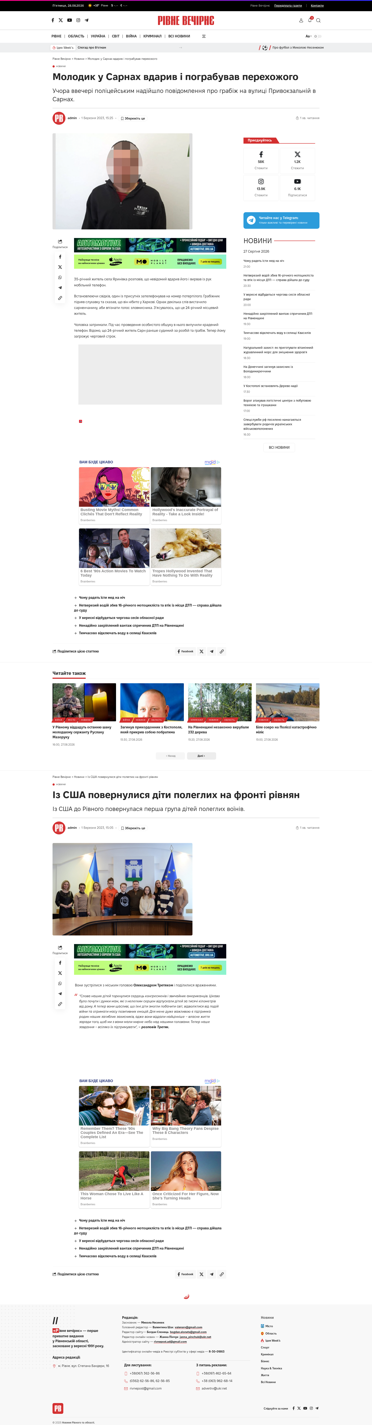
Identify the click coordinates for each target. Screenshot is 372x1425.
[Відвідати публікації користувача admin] (59, 118)
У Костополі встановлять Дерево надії (270, 386)
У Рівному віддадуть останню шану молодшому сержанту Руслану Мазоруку (82, 732)
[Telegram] (87, 20)
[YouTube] (69, 20)
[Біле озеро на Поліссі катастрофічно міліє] (287, 702)
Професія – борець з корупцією (101, 47)
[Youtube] (297, 188)
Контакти (317, 5)
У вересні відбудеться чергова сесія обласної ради (121, 618)
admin (72, 118)
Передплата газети (288, 5)
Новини (61, 66)
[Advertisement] (150, 374)
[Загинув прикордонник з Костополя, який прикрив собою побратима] (152, 702)
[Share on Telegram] (60, 288)
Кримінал (197, 720)
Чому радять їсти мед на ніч (102, 597)
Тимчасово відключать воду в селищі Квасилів (118, 633)
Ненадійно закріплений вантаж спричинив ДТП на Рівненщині (131, 625)
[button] (301, 20)
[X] (60, 20)
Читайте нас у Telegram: (278, 218)
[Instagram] (261, 188)
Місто (72, 720)
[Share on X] (60, 267)
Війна (58, 720)
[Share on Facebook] (60, 257)
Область (156, 720)
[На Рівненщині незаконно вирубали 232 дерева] (220, 702)
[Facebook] (261, 161)
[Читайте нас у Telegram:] (251, 220)
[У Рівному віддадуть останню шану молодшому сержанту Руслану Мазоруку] (84, 702)
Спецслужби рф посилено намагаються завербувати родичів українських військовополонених (272, 424)
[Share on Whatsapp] (60, 277)
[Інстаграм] (78, 20)
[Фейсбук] (52, 20)
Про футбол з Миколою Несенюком (298, 47)
